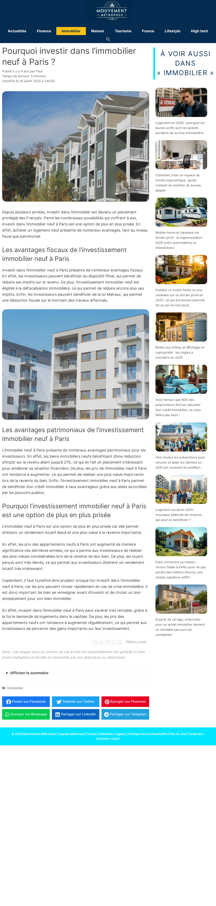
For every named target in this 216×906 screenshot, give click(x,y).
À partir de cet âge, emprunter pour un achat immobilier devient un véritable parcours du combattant (180, 627)
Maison (97, 31)
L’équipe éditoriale (71, 734)
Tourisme (123, 31)
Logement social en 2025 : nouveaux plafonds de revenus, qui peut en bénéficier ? (178, 514)
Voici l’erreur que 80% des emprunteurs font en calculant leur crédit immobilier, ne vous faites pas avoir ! (178, 407)
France (148, 31)
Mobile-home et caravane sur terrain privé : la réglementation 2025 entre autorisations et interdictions (178, 240)
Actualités (17, 31)
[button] (108, 39)
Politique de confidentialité (147, 734)
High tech (199, 31)
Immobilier (71, 31)
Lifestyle (172, 31)
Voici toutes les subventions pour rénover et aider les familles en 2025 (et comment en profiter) (180, 462)
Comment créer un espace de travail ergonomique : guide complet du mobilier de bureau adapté (178, 182)
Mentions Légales (113, 734)
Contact (92, 734)
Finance (44, 31)
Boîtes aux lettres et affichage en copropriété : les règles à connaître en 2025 (180, 352)
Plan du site (177, 734)
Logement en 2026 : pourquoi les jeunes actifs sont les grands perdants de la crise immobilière (180, 128)
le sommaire (29, 673)
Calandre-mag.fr (108, 738)
